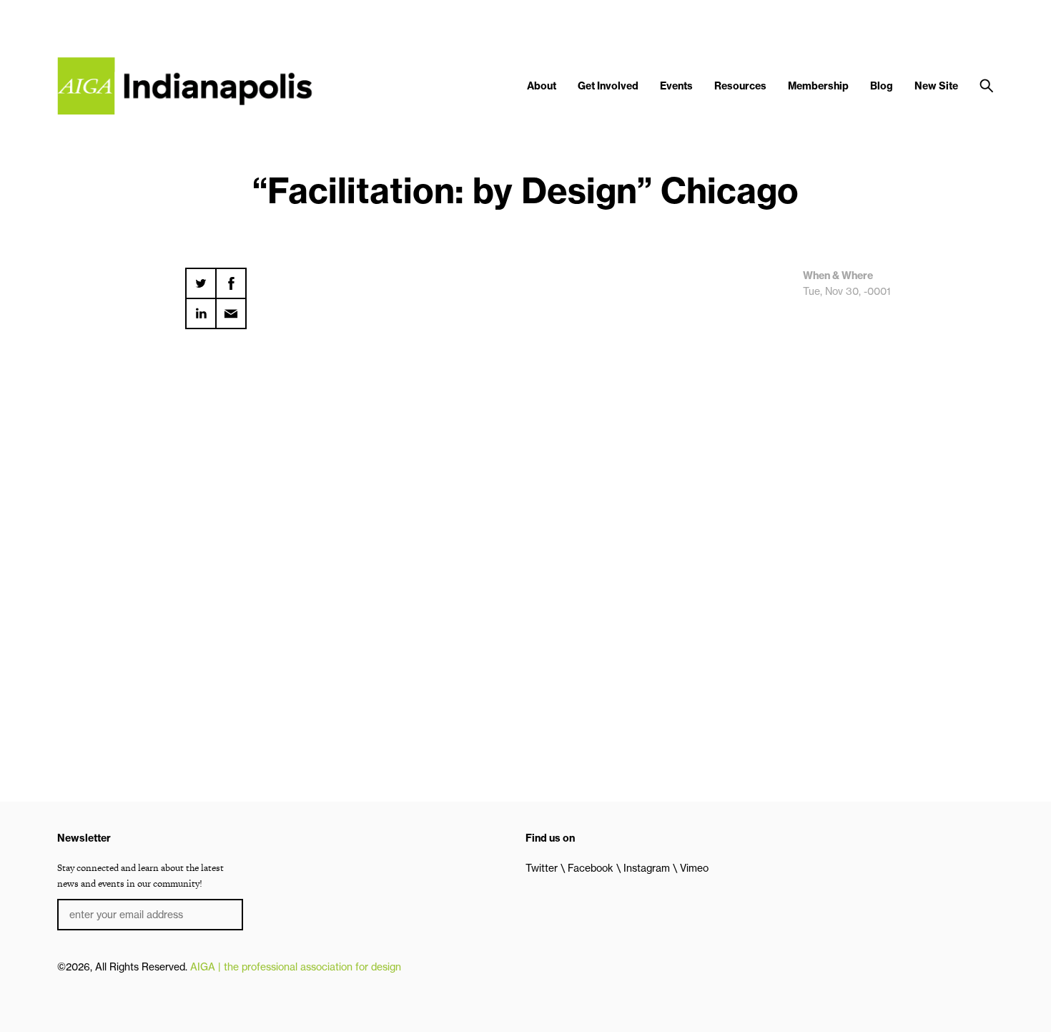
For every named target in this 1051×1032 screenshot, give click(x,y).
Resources (740, 85)
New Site (936, 85)
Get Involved (608, 85)
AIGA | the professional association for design (295, 966)
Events (676, 85)
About (541, 85)
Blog (881, 85)
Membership (818, 85)
